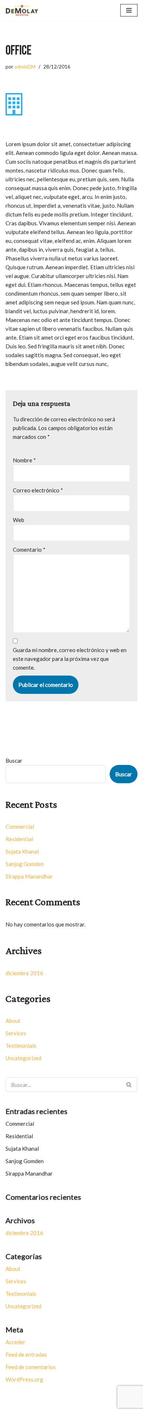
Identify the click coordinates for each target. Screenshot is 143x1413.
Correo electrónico (38, 490)
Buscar (14, 760)
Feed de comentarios (31, 1367)
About (13, 1020)
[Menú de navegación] (129, 10)
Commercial (20, 826)
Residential (19, 839)
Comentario (29, 549)
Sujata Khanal (22, 851)
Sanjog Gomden (25, 864)
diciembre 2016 (24, 973)
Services (16, 1033)
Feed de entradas (26, 1354)
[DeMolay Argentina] (24, 10)
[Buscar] (129, 1084)
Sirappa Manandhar (29, 876)
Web (18, 520)
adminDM (25, 67)
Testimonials (21, 1045)
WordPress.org (24, 1379)
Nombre (24, 460)
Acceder (15, 1342)
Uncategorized (23, 1058)
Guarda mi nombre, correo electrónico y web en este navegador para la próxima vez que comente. (69, 659)
